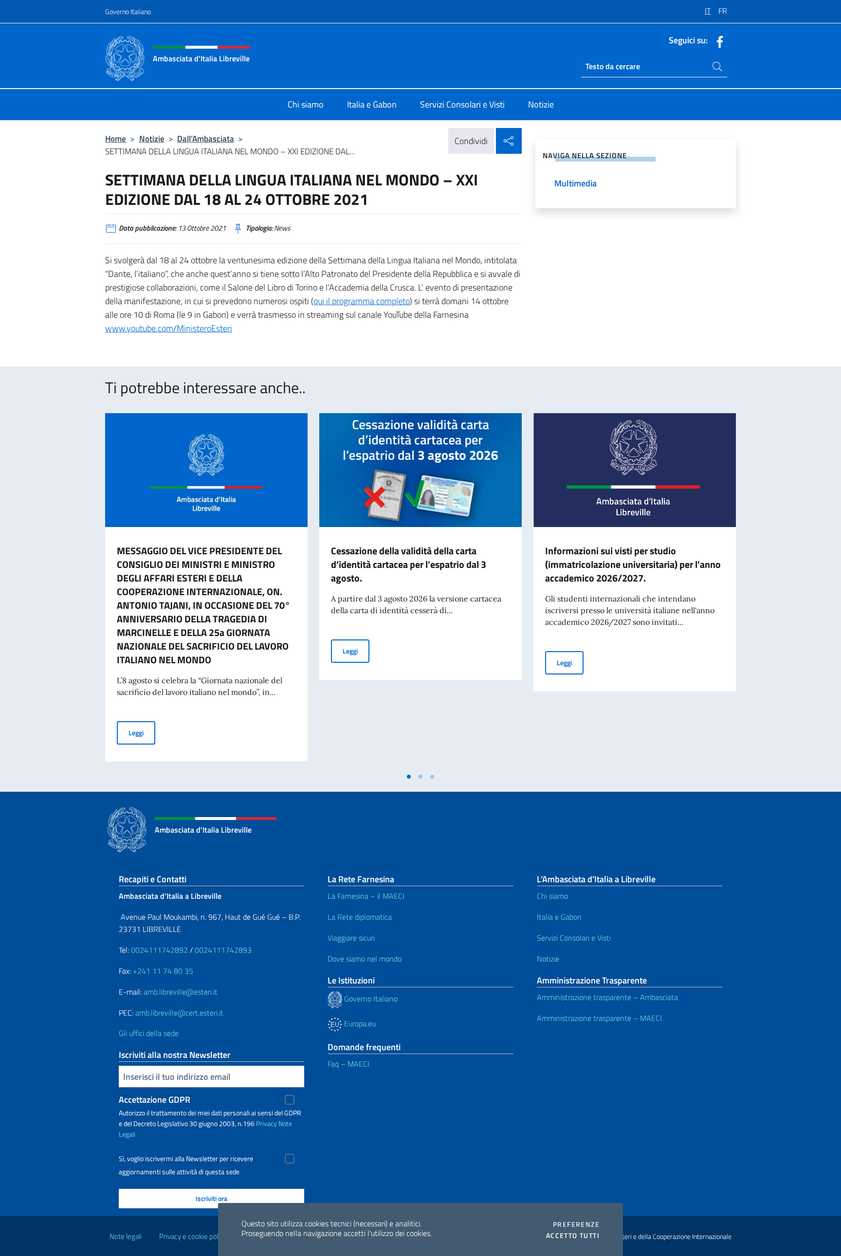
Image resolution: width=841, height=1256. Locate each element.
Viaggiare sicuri (351, 938)
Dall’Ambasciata (205, 138)
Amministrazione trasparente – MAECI (599, 1018)
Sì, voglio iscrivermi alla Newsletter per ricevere (186, 1158)
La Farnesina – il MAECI (366, 896)
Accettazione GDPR (154, 1099)
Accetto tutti (573, 1235)
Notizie (152, 138)
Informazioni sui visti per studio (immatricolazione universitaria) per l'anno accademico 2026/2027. (633, 564)
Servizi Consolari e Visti (574, 938)
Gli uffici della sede (149, 1033)
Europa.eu (359, 1023)
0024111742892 (159, 950)
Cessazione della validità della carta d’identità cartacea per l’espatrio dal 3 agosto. (408, 564)
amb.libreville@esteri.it (181, 992)
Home (115, 138)
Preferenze (576, 1224)
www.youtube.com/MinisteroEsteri (168, 328)
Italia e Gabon (559, 917)
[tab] (409, 777)
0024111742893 (223, 950)
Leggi (141, 732)
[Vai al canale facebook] (717, 41)
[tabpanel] (206, 590)
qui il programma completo (361, 301)
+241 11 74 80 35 (163, 971)
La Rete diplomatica (360, 917)
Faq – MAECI (348, 1064)
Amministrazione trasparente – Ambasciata (607, 997)
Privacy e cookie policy (193, 1236)
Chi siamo (552, 896)
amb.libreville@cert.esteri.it (179, 1013)
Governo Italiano (128, 11)
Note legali (126, 1236)
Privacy (266, 1123)
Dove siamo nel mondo (365, 959)
